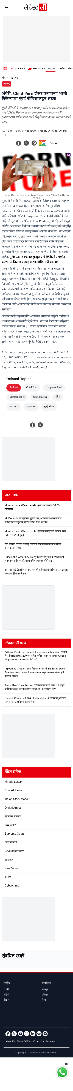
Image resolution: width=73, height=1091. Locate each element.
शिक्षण (6, 1000)
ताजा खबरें (11, 495)
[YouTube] (20, 1033)
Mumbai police (17, 397)
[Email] (45, 1033)
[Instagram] (26, 1033)
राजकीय (7, 990)
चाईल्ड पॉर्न (31, 407)
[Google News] (39, 1033)
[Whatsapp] (34, 143)
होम (3, 78)
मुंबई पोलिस (49, 407)
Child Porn (31, 388)
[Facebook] (18, 143)
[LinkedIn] (32, 1033)
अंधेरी (57, 397)
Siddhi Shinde (14, 131)
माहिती (6, 995)
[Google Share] (48, 145)
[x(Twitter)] (26, 143)
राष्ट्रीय (61, 69)
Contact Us (38, 1042)
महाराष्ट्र (51, 69)
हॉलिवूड (45, 995)
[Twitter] (14, 1033)
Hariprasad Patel (54, 388)
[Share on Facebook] (32, 425)
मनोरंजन (46, 983)
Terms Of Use (24, 1042)
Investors (50, 1042)
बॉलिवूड (45, 990)
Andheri (14, 388)
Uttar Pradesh (40, 397)
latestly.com (37, 367)
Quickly (19, 69)
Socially (39, 69)
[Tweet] (40, 425)
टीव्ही (44, 1000)
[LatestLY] (35, 9)
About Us (10, 1042)
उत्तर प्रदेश (14, 407)
